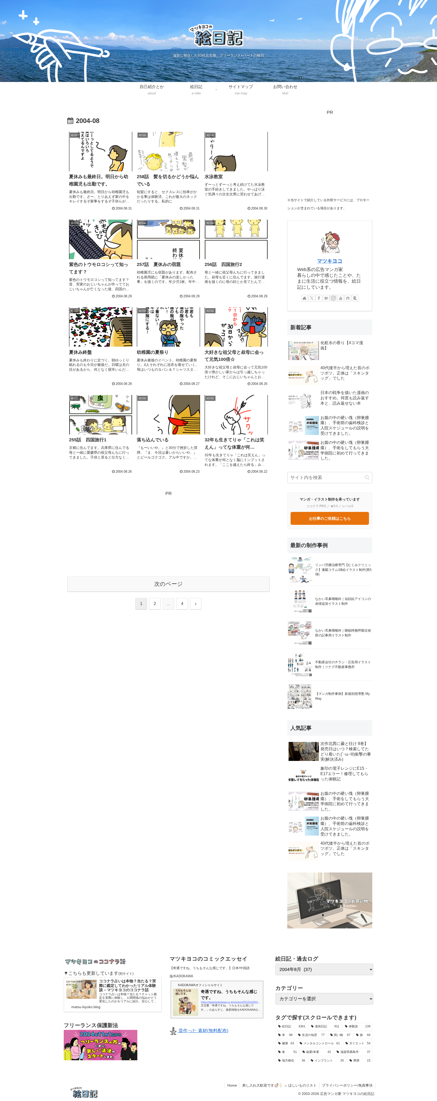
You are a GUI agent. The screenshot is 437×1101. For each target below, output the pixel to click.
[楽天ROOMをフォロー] (355, 298)
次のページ (168, 584)
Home (232, 1085)
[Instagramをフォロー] (333, 298)
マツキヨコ (329, 261)
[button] (367, 477)
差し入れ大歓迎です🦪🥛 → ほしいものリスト (279, 1085)
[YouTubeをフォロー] (340, 298)
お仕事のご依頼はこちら (330, 518)
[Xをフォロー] (312, 298)
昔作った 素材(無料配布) (202, 1030)
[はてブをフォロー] (326, 298)
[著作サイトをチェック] (304, 298)
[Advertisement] (168, 532)
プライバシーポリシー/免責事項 (347, 1085)
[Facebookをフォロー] (319, 298)
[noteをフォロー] (347, 298)
